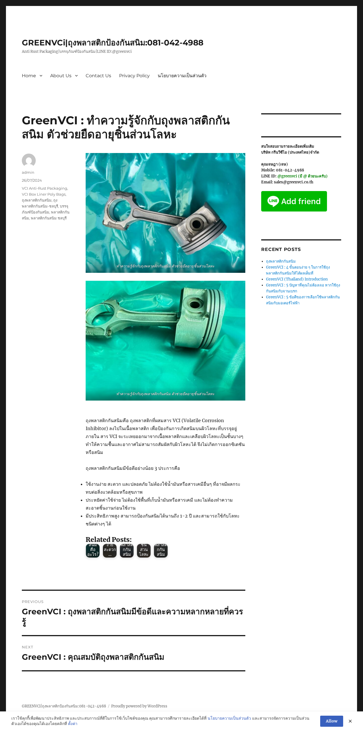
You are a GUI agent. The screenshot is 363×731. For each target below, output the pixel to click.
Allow (331, 721)
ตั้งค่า (72, 723)
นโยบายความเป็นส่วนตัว (182, 75)
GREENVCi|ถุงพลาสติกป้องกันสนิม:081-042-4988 (112, 42)
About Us (60, 75)
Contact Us (98, 75)
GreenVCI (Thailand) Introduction (297, 279)
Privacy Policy (134, 75)
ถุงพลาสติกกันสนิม (37, 200)
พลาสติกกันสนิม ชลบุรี (49, 218)
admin (28, 172)
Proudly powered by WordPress (139, 706)
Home (29, 75)
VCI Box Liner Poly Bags (44, 194)
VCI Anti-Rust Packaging (44, 188)
